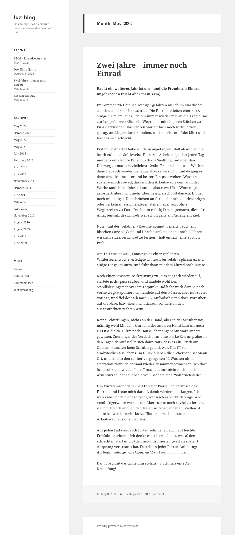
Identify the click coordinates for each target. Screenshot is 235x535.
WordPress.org (23, 290)
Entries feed (21, 276)
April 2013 (21, 167)
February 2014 (23, 160)
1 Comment (156, 494)
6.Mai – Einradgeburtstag (30, 58)
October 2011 (22, 188)
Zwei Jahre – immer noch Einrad (142, 69)
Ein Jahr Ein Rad (24, 96)
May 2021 (20, 147)
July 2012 (20, 174)
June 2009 (20, 243)
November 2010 (24, 215)
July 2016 (20, 153)
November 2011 (24, 181)
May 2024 (20, 126)
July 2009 (20, 236)
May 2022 (20, 140)
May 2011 (20, 202)
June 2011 (20, 195)
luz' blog (24, 17)
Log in (18, 269)
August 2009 (22, 229)
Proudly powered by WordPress (117, 526)
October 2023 (22, 133)
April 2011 (21, 209)
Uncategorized (132, 494)
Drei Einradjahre (25, 69)
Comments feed (23, 283)
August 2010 (22, 222)
